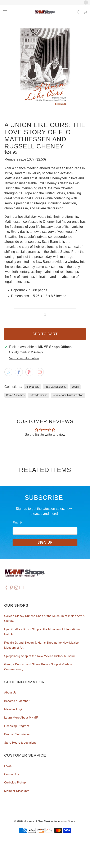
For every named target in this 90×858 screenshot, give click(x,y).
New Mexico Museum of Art (68, 395)
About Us (10, 692)
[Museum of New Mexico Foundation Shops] (45, 12)
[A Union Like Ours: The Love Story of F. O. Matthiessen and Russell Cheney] (45, 68)
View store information (24, 358)
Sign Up (45, 542)
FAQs (8, 765)
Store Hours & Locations (20, 742)
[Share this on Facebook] (19, 372)
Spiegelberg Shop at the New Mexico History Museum (40, 656)
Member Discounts (16, 790)
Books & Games (15, 395)
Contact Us (11, 774)
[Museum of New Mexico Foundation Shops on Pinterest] (11, 588)
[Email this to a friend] (40, 372)
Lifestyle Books (38, 395)
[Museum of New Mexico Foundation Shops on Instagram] (16, 588)
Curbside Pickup (15, 782)
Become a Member (17, 700)
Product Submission (17, 734)
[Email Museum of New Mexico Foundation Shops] (21, 588)
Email (17, 523)
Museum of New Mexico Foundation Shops (49, 821)
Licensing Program (16, 726)
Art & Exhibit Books (55, 386)
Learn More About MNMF (21, 717)
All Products (32, 386)
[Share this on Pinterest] (29, 372)
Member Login (13, 709)
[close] (86, 2)
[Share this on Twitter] (8, 372)
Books (75, 386)
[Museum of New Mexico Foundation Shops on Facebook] (6, 588)
